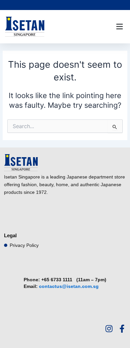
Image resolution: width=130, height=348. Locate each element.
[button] (119, 27)
